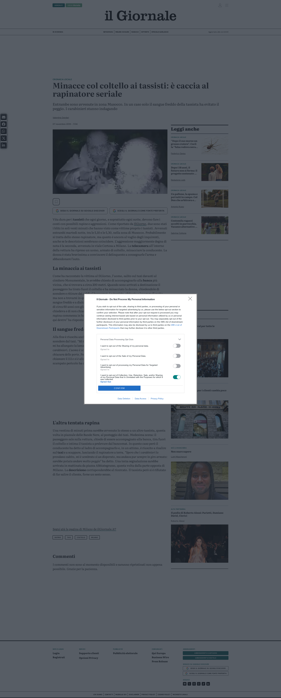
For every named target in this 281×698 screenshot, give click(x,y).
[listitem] (140, 339)
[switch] (177, 346)
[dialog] (140, 349)
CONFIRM (119, 388)
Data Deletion (124, 398)
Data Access (140, 398)
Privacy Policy (157, 398)
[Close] (191, 299)
